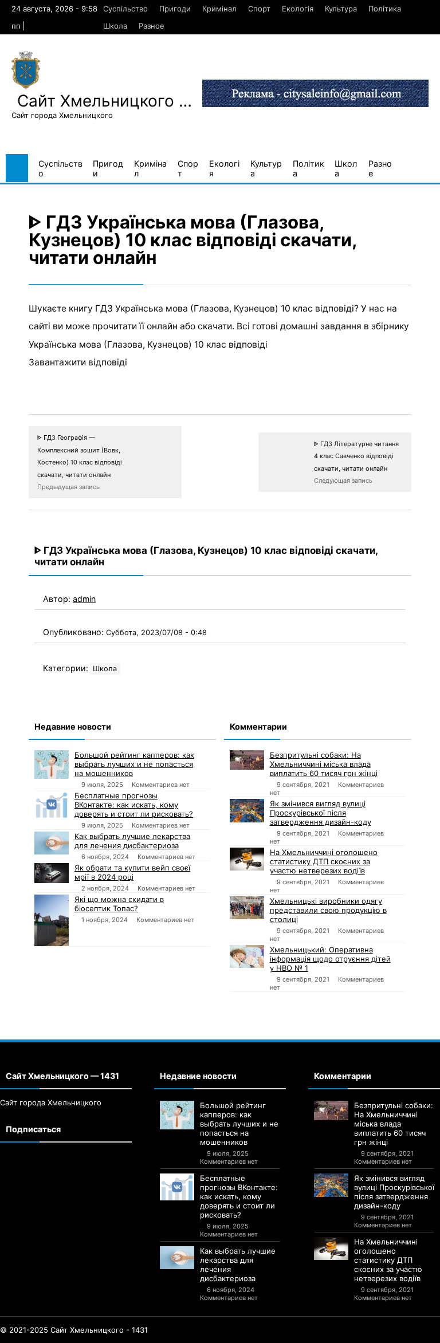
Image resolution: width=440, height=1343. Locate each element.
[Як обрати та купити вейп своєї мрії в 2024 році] (51, 873)
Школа (115, 25)
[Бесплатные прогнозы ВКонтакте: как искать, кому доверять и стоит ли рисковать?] (51, 804)
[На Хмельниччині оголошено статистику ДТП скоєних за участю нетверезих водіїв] (247, 859)
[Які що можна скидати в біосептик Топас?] (51, 920)
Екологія (297, 8)
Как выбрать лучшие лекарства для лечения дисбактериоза (132, 841)
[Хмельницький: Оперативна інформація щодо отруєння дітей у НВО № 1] (247, 956)
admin (84, 599)
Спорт (259, 8)
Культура (341, 8)
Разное (151, 25)
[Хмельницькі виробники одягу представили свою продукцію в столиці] (247, 907)
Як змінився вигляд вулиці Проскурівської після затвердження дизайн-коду (320, 812)
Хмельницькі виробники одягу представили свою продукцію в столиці (328, 910)
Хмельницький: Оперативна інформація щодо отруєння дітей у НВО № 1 (330, 958)
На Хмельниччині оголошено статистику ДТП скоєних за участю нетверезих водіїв (324, 861)
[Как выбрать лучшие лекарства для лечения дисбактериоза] (51, 843)
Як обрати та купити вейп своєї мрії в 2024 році (132, 872)
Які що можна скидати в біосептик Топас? (119, 904)
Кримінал (219, 8)
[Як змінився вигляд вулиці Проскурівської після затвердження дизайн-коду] (247, 810)
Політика (384, 8)
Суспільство (125, 8)
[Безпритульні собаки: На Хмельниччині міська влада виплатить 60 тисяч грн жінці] (247, 760)
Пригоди (175, 8)
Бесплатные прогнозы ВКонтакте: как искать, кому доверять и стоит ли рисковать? (133, 804)
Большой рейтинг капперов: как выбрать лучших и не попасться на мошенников (134, 764)
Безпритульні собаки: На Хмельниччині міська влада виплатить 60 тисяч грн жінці (324, 764)
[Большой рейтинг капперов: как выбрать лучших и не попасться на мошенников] (51, 764)
